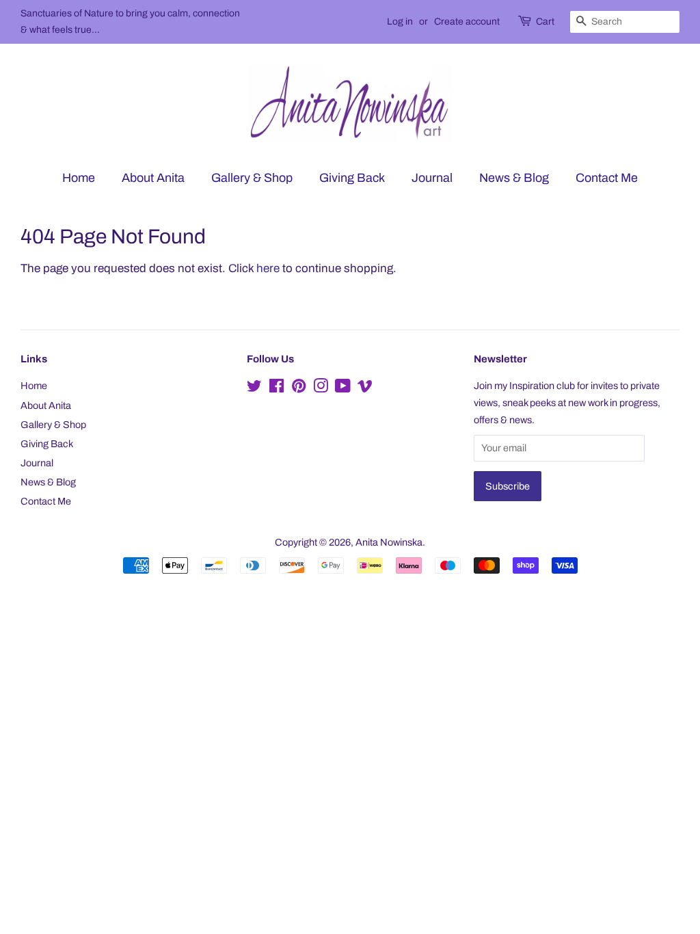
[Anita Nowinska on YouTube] (343, 388)
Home (78, 178)
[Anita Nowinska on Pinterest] (298, 388)
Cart (545, 21)
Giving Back (352, 178)
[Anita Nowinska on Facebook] (276, 388)
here (268, 268)
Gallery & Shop (252, 178)
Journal (432, 178)
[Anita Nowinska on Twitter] (254, 388)
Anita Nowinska (388, 542)
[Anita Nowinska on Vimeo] (365, 388)
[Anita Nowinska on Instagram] (320, 388)
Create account (467, 21)
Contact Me (607, 178)
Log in (400, 21)
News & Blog (514, 178)
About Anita (153, 178)
